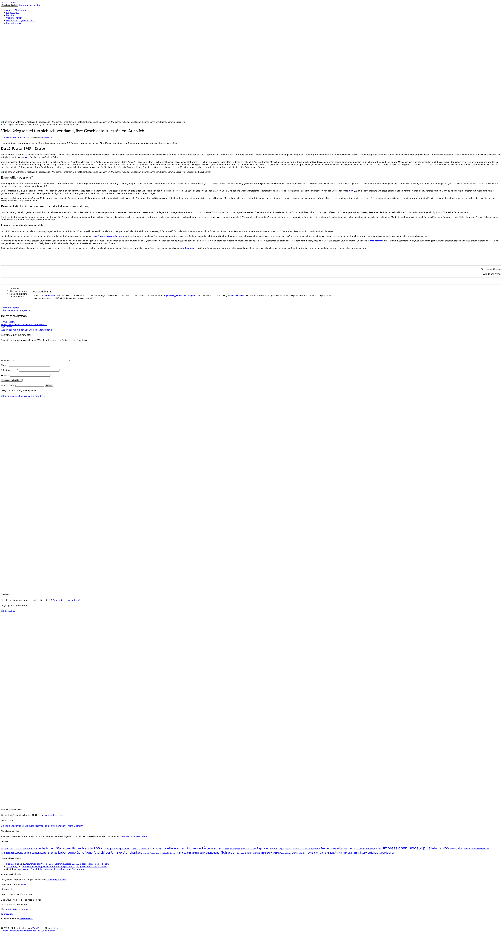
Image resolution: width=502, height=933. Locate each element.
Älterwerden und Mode (346, 852)
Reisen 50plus (183, 852)
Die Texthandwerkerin (12, 825)
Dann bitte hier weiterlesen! (66, 600)
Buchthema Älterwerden (167, 848)
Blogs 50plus (12, 12)
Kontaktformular (14, 23)
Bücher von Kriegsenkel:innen (235, 849)
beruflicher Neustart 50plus (85, 848)
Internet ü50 (440, 848)
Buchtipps (11, 15)
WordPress (37, 928)
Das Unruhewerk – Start (30, 5)
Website (5, 375)
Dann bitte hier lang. (56, 879)
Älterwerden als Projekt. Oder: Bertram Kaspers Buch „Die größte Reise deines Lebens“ (67, 863)
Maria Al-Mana (23, 138)
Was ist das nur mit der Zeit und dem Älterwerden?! (26, 328)
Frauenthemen (312, 848)
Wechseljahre (285, 853)
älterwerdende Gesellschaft (377, 852)
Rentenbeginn (198, 853)
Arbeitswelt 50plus (52, 848)
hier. (12, 889)
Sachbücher (213, 852)
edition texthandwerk (55, 825)
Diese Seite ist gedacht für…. (20, 20)
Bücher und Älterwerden (204, 848)
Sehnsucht (241, 853)
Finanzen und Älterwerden (294, 849)
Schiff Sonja (12, 866)
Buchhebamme (376, 240)
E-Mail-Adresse (9, 370)
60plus (14, 849)
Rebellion (171, 853)
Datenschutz (26, 918)
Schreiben (228, 852)
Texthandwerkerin (270, 853)
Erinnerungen (277, 848)
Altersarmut (21, 849)
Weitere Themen (14, 17)
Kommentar (7, 360)
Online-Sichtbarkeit (126, 852)
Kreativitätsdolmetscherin (476, 848)
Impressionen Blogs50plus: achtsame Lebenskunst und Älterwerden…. (51, 869)
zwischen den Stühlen (321, 852)
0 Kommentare (46, 138)
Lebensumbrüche (71, 852)
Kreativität (456, 848)
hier (26, 157)
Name (4, 365)
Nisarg (56, 928)
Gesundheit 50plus (366, 848)
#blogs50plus (6, 849)
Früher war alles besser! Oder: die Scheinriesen (24, 323)
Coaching (252, 849)
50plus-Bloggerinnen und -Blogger (179, 295)
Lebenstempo (49, 852)
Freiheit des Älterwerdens (337, 848)
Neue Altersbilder (97, 852)
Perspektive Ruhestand (159, 853)
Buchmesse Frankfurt (140, 849)
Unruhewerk (49, 295)
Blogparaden (123, 848)
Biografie (111, 848)
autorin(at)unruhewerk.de (18, 909)
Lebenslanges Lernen (27, 852)
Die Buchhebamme (34, 825)
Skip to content (8, 2)
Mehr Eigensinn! (76, 825)
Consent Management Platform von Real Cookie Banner (28, 930)
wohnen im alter (299, 853)
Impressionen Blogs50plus (407, 848)
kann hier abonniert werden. (135, 836)
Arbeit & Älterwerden (16, 10)
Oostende (146, 853)
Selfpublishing (253, 853)
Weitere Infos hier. (54, 815)
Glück (380, 849)
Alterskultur (32, 848)
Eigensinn (190, 248)
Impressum (7, 914)
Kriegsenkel (24, 310)
